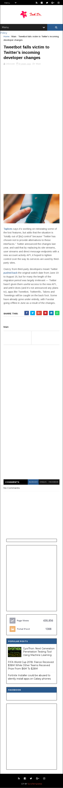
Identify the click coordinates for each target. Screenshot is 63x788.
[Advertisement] (31, 100)
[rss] (36, 3)
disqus (43, 482)
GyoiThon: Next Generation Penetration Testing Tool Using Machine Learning (39, 652)
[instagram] (58, 3)
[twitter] (47, 3)
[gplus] (52, 3)
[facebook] (42, 3)
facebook (53, 482)
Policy (3, 32)
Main (13, 36)
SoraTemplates (35, 783)
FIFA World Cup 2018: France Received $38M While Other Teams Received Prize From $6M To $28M (31, 665)
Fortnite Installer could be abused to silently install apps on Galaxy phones (29, 677)
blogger (33, 482)
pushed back (10, 272)
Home (6, 36)
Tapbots (8, 228)
